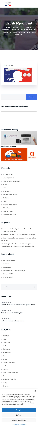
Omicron (5, 369)
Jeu (4, 356)
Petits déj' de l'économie (10, 372)
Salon (4, 382)
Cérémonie (6, 342)
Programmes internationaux (11, 181)
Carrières (6, 264)
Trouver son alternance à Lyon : (11, 313)
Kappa (5, 359)
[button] (35, 391)
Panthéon (6, 198)
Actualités (6, 336)
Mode (4, 366)
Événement (6, 349)
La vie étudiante (7, 277)
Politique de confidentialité (19, 424)
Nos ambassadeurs (9, 260)
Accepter (19, 410)
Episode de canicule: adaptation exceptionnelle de (18, 305)
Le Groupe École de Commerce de (12, 321)
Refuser (19, 415)
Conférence (6, 346)
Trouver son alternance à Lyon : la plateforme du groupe (18, 234)
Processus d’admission (10, 194)
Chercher (31, 97)
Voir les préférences (19, 420)
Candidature (6, 191)
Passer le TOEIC (8, 274)
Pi (3, 376)
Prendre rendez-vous (9, 214)
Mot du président (8, 174)
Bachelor (5, 184)
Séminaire (6, 386)
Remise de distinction (9, 379)
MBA (4, 188)
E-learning (6, 208)
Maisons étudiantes (9, 362)
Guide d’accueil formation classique (14, 270)
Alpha (4, 339)
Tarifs (4, 201)
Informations (7, 352)
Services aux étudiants (10, 204)
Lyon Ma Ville (7, 267)
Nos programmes (8, 178)
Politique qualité (8, 211)
